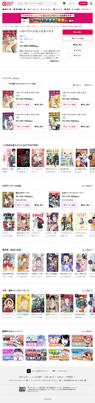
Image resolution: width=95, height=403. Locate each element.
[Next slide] (90, 157)
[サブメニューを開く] (91, 3)
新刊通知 (78, 50)
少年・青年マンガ (25, 39)
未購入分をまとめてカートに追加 (23, 84)
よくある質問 (37, 377)
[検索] (55, 3)
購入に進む (78, 32)
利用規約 (69, 377)
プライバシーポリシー (18, 380)
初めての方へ (24, 377)
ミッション (47, 9)
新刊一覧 (8, 9)
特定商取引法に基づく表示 (75, 380)
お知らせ (60, 377)
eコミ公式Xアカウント (38, 371)
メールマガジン (62, 371)
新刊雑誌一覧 (20, 9)
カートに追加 (79, 38)
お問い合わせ (49, 377)
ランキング (34, 9)
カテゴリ (85, 9)
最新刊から (89, 85)
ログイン (72, 3)
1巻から (78, 85)
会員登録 (83, 3)
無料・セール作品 (73, 9)
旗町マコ (22, 36)
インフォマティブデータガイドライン (44, 380)
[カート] (64, 3)
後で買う (78, 55)
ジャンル (59, 9)
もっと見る (86, 186)
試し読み (79, 45)
